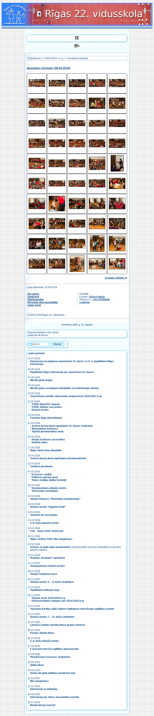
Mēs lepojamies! (39, 681)
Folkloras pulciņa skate (45, 477)
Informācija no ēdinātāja (43, 689)
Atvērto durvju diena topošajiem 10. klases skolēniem (62, 426)
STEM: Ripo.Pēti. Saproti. (46, 404)
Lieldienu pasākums (41, 466)
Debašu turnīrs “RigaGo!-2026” (48, 507)
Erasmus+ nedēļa (42, 474)
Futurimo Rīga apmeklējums (46, 417)
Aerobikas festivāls (78, 58)
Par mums (33, 293)
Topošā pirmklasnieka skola (48, 431)
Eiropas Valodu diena (42, 633)
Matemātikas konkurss (45, 428)
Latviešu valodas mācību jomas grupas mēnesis (57, 625)
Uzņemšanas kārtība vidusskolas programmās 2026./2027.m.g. (66, 396)
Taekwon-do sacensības (44, 515)
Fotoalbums (34, 58)
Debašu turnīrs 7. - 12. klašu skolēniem (52, 616)
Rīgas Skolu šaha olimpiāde (46, 450)
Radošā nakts (40, 442)
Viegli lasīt (33, 296)
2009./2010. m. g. (54, 58)
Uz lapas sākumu (115, 277)
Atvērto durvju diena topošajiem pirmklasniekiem (58, 458)
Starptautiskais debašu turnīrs (49, 488)
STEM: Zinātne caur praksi (47, 407)
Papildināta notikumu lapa (44, 590)
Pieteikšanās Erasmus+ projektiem (50, 657)
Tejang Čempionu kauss (43, 574)
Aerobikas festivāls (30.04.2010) (48, 68)
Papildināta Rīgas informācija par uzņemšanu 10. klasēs (62, 372)
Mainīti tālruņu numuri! (43, 705)
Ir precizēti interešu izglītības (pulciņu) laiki (54, 649)
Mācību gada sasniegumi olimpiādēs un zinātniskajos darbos (64, 388)
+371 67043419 (101, 299)
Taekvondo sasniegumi (45, 491)
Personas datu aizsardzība (42, 302)
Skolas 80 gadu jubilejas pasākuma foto (52, 673)
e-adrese (84, 302)
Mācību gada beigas (41, 380)
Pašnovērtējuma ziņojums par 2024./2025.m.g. (58, 600)
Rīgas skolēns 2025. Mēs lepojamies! (51, 539)
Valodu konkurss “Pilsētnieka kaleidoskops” (55, 499)
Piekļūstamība (35, 299)
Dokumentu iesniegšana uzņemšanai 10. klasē (56, 361)
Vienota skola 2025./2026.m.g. (49, 598)
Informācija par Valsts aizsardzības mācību (54, 697)
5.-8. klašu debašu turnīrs (45, 523)
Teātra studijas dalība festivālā (49, 480)
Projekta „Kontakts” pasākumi (47, 558)
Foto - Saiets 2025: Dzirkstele (47, 531)
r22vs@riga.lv (97, 296)
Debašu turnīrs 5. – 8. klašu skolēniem (52, 582)
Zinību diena (37, 665)
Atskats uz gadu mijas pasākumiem (50, 547)
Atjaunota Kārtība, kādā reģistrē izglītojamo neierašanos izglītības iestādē (72, 608)
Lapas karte (34, 305)
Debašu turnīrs (40, 409)
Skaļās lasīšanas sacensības (48, 439)
